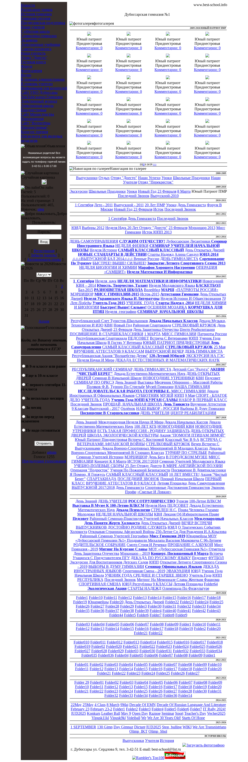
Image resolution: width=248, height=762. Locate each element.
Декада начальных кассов (186, 422)
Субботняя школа (35, 31)
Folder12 (125, 597)
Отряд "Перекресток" (155, 182)
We (143, 718)
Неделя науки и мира (95, 360)
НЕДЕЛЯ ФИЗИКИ (131, 246)
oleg (41, 209)
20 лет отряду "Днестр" (147, 228)
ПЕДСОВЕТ (138, 338)
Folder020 (114, 646)
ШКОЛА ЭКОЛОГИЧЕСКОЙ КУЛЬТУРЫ (123, 435)
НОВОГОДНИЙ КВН (175, 426)
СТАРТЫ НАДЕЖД (144, 588)
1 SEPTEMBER (83, 727)
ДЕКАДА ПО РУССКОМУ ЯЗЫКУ (161, 558)
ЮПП (193, 338)
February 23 (80, 709)
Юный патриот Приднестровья (101, 439)
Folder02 (98, 646)
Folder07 (142, 624)
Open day (140, 713)
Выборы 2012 (93, 228)
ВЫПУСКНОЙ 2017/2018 (93, 487)
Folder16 (184, 597)
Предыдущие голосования (44, 461)
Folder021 (131, 646)
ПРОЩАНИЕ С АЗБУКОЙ (190, 545)
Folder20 (117, 602)
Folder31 (169, 606)
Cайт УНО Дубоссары (39, 92)
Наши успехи (149, 178)
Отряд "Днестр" (34, 58)
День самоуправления (206, 483)
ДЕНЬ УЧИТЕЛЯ (155, 413)
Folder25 (216, 602)
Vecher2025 (216, 713)
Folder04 (98, 624)
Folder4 (156, 611)
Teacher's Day (195, 713)
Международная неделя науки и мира (130, 422)
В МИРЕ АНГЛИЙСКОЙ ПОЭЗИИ (193, 466)
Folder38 (127, 611)
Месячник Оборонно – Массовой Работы (189, 382)
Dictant (139, 727)
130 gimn (105, 727)
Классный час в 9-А (182, 439)
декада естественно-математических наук (150, 374)
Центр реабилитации (197, 329)
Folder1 (82, 597)
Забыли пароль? (44, 255)
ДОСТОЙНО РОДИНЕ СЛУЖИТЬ (137, 527)
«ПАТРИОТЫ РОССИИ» (196, 290)
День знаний (126, 382)
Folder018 (215, 642)
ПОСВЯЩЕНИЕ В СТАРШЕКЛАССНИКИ (106, 334)
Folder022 (147, 646)
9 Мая (190, 395)
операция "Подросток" (89, 470)
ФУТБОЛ (216, 558)
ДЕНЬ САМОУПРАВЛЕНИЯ (94, 241)
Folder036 (106, 655)
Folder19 (80, 602)
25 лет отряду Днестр (143, 466)
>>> (154, 164)
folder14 (185, 695)
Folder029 (116, 651)
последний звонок (120, 580)
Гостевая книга (33, 62)
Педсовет (199, 558)
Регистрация (44, 251)
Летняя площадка (172, 483)
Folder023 (164, 646)
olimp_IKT (138, 731)
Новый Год (123, 325)
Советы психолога (36, 49)
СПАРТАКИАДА (101, 479)
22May (76, 705)
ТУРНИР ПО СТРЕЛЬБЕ (186, 453)
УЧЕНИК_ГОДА (140, 303)
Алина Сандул (187, 254)
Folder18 (214, 597)
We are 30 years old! (164, 718)
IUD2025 (78, 713)
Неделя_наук (105, 281)
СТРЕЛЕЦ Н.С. (164, 510)
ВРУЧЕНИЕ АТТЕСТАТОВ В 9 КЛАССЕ (121, 483)
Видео (26, 75)
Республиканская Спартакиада (101, 338)
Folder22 (172, 602)
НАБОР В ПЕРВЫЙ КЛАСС (203, 400)
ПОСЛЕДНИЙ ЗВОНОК (138, 479)
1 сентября (84, 205)
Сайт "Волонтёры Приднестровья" (35, 125)
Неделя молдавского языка (172, 285)
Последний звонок (133, 196)
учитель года (200, 575)
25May (88, 705)
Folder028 (99, 651)
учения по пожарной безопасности (140, 470)
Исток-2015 (149, 294)
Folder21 (141, 633)
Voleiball (133, 718)
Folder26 (83, 606)
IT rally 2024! (214, 709)
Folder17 (199, 597)
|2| (144, 164)
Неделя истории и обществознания (191, 298)
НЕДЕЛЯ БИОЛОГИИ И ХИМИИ (108, 267)
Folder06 (127, 624)
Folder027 (82, 651)
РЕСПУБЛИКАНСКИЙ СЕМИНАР (102, 369)
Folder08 (157, 624)
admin (51, 452)
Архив (44, 321)
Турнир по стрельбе (127, 387)
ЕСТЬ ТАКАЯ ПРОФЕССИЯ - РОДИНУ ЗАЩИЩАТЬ (143, 431)
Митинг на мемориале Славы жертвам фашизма (178, 580)
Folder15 (169, 597)
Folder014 (148, 642)
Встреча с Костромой (146, 439)
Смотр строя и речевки (147, 545)
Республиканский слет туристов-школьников (109, 321)
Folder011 (98, 642)
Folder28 (112, 606)
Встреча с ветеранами (169, 338)
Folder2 (200, 629)
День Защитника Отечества (156, 329)
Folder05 (112, 624)
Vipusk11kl (100, 718)
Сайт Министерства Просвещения (37, 116)
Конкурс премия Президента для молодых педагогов (41, 136)
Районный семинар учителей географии (114, 536)
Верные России (146, 259)
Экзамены (29, 40)
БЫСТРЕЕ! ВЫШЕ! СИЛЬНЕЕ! (119, 263)
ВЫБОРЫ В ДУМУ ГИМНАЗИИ (116, 566)
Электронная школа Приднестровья (37, 107)
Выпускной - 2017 (104, 408)
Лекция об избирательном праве (191, 514)
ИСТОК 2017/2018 (142, 461)
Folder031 (164, 651)
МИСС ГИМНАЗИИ (179, 334)
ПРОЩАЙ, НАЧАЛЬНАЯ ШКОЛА (132, 404)
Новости (28, 5)
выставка (146, 382)
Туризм (182, 501)
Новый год (147, 191)
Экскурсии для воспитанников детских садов (109, 562)
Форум (26, 66)
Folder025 (197, 646)
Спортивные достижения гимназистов (177, 487)
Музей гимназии (160, 387)
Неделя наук (116, 228)
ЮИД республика (137, 584)
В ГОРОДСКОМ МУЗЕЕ (187, 457)
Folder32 (184, 606)
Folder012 (115, 642)
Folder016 (181, 642)
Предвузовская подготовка (43, 23)
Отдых (104, 178)
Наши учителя (33, 27)
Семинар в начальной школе (117, 378)
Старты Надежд (160, 254)
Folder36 (97, 611)
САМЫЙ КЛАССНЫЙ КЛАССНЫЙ (133, 347)
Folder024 (181, 646)
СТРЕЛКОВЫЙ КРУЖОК (194, 325)
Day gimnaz (123, 727)
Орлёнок (128, 408)
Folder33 (199, 606)
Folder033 (197, 651)
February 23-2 (101, 709)
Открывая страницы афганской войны (121, 532)
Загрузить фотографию (205, 745)
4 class (100, 705)
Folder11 (110, 597)
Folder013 (131, 642)
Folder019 (82, 646)
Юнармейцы (98, 602)
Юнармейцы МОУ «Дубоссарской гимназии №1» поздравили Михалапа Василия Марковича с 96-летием (148, 538)
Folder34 (214, 606)
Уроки (167, 178)
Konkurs (93, 713)
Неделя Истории (103, 250)
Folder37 (112, 611)
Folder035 (89, 655)
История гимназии (36, 14)
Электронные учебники (40, 44)
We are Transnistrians (209, 727)
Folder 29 (81, 682)
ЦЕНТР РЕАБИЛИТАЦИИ (193, 413)
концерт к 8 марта (110, 461)
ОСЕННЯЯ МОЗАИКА (167, 307)
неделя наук (155, 505)
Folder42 (199, 611)
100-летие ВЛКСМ (205, 501)
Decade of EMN (142, 705)
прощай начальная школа (182, 479)
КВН (108, 325)
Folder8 (168, 615)
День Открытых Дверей (205, 250)
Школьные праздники (191, 178)
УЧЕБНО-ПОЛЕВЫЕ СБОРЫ (99, 466)
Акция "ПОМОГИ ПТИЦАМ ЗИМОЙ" (192, 435)
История (167, 740)
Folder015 (165, 642)
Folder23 (187, 602)
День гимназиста (192, 205)
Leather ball (110, 713)
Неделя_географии (120, 312)
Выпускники (87, 178)
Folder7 (156, 615)
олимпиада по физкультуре (185, 588)
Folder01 (82, 664)
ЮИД (76, 228)
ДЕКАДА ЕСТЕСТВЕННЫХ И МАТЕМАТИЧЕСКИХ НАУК (167, 360)
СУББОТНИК (147, 395)
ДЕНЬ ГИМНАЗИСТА (179, 259)
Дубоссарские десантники (188, 241)
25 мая (219, 347)
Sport (179, 713)
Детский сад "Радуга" (190, 369)
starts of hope (193, 718)
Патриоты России (212, 334)
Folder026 (214, 646)
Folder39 (142, 611)
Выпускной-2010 (164, 196)
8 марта (184, 191)
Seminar (168, 713)
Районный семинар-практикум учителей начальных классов (141, 518)
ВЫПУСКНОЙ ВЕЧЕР (164, 351)
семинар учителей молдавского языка (192, 461)
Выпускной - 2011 (129, 205)
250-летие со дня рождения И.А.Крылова (190, 532)
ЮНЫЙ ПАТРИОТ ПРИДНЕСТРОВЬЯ (176, 343)
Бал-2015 (85, 290)
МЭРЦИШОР (81, 294)
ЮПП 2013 (162, 232)
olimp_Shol (157, 731)
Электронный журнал (39, 101)
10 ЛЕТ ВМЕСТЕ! (184, 474)
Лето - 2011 (103, 205)
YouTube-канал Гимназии (42, 97)
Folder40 (169, 611)
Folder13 (140, 597)
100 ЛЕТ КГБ (145, 426)
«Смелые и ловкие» (154, 492)
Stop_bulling (172, 727)
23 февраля (166, 191)
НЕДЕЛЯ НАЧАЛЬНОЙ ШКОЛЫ (124, 514)
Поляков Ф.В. (98, 387)
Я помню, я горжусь (87, 474)
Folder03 (83, 624)
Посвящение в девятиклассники (198, 470)
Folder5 (130, 615)
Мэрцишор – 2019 (135, 553)
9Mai (124, 705)
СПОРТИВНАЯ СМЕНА (100, 584)
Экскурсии (79, 191)
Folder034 (214, 651)
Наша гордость (33, 53)
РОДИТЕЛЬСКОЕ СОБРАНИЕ (99, 545)
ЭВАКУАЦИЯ (178, 571)
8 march (113, 705)
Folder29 (127, 606)
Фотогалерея (31, 71)
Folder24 (202, 602)
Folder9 (181, 615)
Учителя (152, 740)
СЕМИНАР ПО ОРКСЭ (94, 382)
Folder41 (184, 611)
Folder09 (171, 624)
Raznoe (155, 713)
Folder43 (214, 611)
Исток (158, 209)
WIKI (187, 727)
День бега (156, 457)
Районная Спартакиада (152, 325)
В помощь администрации (43, 79)
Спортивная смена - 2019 (144, 571)
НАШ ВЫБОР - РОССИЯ (157, 408)
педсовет (212, 378)
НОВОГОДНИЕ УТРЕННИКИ (169, 378)
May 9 (126, 713)
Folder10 (96, 597)
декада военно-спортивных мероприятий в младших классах (154, 448)
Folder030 (147, 651)
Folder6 (143, 615)
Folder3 (141, 606)
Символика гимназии (39, 36)
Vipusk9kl (118, 718)
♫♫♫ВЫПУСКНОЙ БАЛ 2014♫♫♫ (103, 259)
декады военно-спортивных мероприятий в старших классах (146, 450)
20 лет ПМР (155, 205)
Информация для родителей (44, 88)
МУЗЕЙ (166, 395)
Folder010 (81, 642)
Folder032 (181, 651)
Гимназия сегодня (35, 18)
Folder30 (155, 606)
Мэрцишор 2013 (201, 228)
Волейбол (152, 290)
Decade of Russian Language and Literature (191, 705)
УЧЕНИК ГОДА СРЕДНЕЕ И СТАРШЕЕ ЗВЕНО (146, 575)
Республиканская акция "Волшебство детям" (110, 356)
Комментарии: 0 (89, 48)
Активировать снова (44, 259)
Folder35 (83, 611)
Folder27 (97, 606)
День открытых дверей (160, 523)
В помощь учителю (37, 84)
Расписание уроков (37, 10)
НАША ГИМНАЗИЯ (192, 387)
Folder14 (155, 597)
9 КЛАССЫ (162, 584)
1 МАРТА (152, 334)
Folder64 (211, 584)
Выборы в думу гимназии (202, 408)
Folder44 (116, 615)
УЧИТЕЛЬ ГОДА (95, 400)
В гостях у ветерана (125, 343)
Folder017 (198, 642)
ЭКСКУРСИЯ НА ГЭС (205, 356)
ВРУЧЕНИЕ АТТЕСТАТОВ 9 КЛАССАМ (109, 351)
